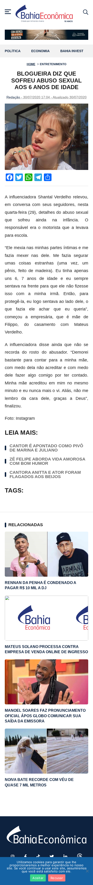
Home (31, 64)
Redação (13, 97)
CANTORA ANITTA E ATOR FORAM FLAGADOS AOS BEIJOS (45, 474)
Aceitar (37, 878)
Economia (40, 51)
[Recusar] (87, 871)
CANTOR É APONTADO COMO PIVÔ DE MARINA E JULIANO (46, 448)
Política (13, 51)
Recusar (57, 878)
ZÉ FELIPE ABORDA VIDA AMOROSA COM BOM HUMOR (47, 461)
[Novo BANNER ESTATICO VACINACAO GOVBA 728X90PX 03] (46, 35)
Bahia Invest (71, 51)
